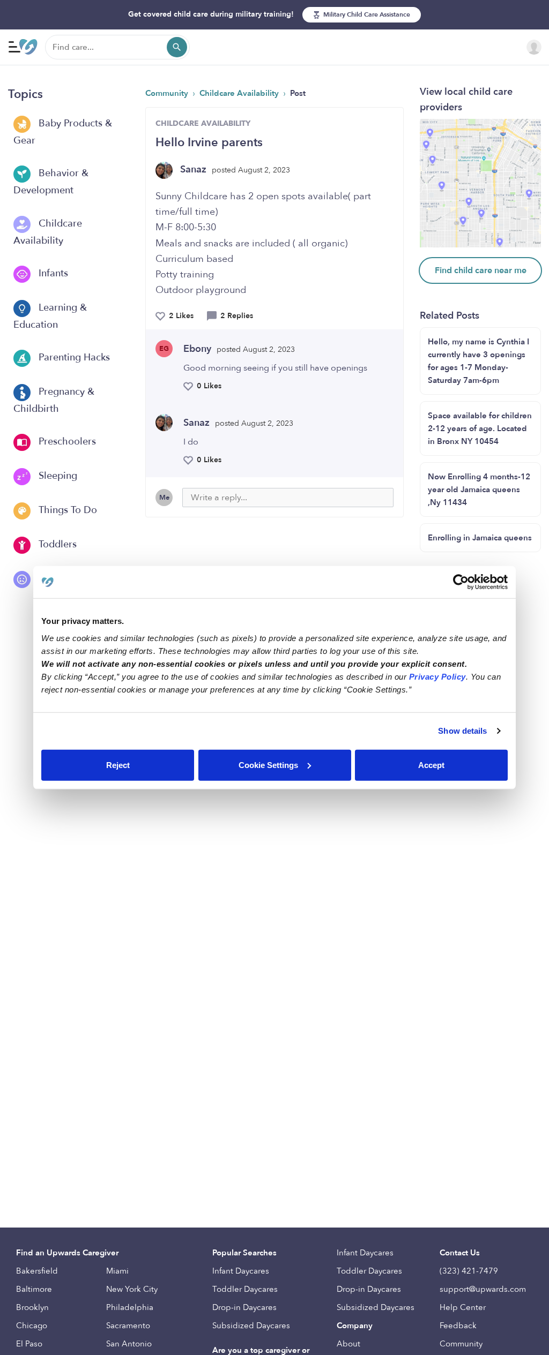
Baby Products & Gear (62, 132)
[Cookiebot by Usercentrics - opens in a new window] (461, 582)
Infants (52, 273)
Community (167, 93)
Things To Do (66, 510)
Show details (462, 730)
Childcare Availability (47, 232)
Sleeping (56, 476)
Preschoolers (66, 441)
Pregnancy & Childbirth (53, 400)
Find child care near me (480, 270)
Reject (118, 764)
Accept (431, 764)
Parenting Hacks (73, 357)
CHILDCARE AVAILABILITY (202, 123)
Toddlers (56, 544)
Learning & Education (50, 316)
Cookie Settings (268, 764)
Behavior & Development (50, 182)
